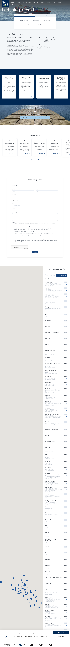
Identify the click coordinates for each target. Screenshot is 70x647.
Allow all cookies (61, 632)
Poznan (47, 559)
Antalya (47, 388)
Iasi (46, 301)
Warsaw (47, 494)
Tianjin (47, 589)
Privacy (13, 222)
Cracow (47, 357)
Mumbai (47, 421)
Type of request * (15, 185)
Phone (13, 208)
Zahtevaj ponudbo (24, 15)
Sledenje (45, 15)
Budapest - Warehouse (52, 501)
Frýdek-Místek (49, 610)
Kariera (42, 2)
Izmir (46, 454)
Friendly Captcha (25, 248)
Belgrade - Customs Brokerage (51, 540)
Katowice (48, 382)
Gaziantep (48, 447)
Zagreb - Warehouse (51, 507)
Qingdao (47, 473)
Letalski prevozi (24, 20)
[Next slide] (38, 160)
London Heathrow (50, 370)
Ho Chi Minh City (50, 350)
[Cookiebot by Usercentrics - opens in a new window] (7, 645)
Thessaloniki (49, 546)
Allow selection (61, 636)
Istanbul (47, 532)
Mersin (47, 513)
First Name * (14, 189)
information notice (24, 233)
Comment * (14, 212)
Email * (13, 203)
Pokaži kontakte (61, 275)
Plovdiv (47, 571)
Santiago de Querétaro (52, 332)
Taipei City (48, 583)
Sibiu (46, 525)
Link (33, 231)
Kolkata (47, 338)
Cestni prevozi (31, 24)
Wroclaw (47, 395)
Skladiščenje (40, 24)
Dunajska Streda (50, 441)
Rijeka (47, 435)
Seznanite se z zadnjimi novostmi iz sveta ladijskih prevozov (36, 117)
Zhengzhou (48, 307)
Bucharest (48, 401)
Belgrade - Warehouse (52, 429)
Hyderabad (48, 487)
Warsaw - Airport (50, 481)
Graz (46, 314)
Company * (14, 194)
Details (65, 282)
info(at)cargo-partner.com (46, 240)
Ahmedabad (48, 282)
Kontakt (59, 2)
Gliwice (47, 461)
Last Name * (38, 189)
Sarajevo (47, 604)
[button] (35, 590)
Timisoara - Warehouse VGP (53, 577)
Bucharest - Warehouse (52, 414)
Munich (47, 565)
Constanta (48, 467)
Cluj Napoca (48, 376)
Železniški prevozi (46, 20)
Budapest (48, 320)
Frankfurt (48, 519)
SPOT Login (48, 2)
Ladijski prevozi (35, 20)
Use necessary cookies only (61, 639)
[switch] (31, 645)
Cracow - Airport (50, 408)
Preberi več (11, 96)
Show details (56, 644)
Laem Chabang (49, 294)
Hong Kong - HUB (50, 623)
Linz (46, 552)
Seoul (47, 344)
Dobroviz (47, 288)
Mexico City (48, 597)
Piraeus (47, 326)
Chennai (47, 616)
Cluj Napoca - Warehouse (52, 363)
